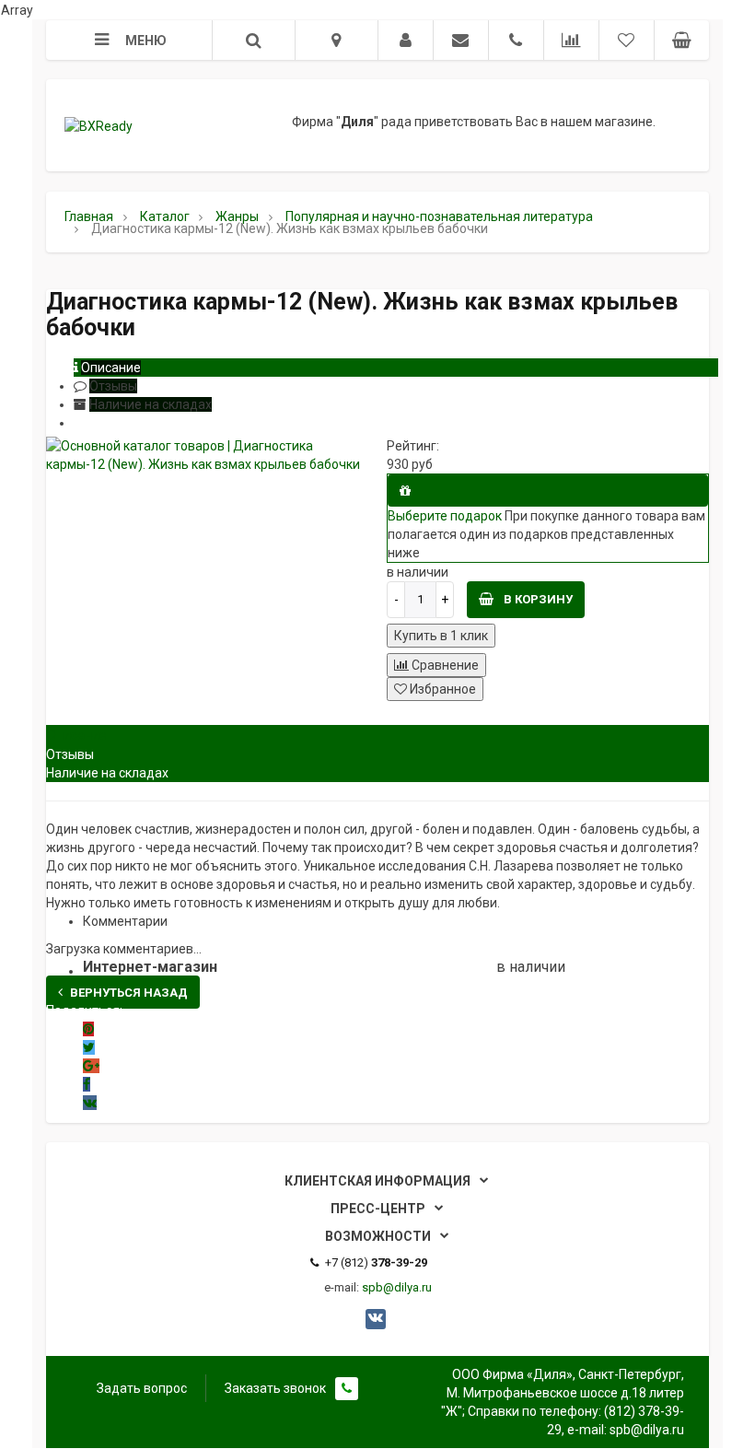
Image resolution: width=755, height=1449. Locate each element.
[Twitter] (89, 1047)
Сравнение (444, 665)
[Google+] (91, 1065)
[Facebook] (86, 1084)
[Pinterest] (88, 1029)
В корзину (537, 599)
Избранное (441, 689)
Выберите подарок (445, 515)
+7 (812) (376, 1262)
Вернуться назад (129, 992)
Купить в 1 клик (441, 635)
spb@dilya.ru (397, 1287)
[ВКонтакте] (90, 1102)
